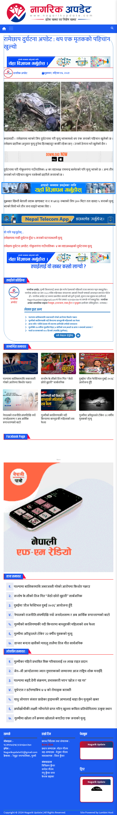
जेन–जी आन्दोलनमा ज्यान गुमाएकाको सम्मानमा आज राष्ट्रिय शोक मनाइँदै (58, 671)
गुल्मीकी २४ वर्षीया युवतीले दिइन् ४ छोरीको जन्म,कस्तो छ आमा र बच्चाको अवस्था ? (60, 327)
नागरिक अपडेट (14, 301)
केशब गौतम (47, 745)
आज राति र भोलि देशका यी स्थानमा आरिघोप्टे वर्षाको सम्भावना (52, 324)
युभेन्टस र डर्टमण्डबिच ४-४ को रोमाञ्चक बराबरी (42, 690)
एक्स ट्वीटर (68, 303)
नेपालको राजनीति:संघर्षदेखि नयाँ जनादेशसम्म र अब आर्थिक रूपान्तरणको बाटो (19, 419)
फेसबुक (51, 303)
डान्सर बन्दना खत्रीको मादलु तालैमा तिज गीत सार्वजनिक (48, 643)
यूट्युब (76, 303)
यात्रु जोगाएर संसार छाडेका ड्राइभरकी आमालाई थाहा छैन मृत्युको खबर (56, 699)
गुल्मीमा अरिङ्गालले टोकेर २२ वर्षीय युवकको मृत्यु (96, 417)
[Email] (78, 335)
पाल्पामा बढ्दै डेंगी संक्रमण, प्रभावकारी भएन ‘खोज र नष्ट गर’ (50, 680)
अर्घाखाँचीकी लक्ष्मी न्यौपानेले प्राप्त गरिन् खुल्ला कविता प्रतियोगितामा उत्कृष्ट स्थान (63, 709)
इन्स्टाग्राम (59, 303)
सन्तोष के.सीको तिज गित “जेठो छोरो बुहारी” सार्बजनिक (57, 380)
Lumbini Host (106, 812)
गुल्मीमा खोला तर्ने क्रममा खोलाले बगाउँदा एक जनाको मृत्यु (49, 718)
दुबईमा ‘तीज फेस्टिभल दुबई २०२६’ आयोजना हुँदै (96, 380)
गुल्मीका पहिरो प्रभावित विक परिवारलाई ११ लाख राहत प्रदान (50, 662)
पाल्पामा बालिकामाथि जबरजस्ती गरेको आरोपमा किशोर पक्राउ (52, 317)
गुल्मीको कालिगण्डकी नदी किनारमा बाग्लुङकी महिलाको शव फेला (54, 320)
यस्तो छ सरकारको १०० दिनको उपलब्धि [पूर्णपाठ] (47, 330)
